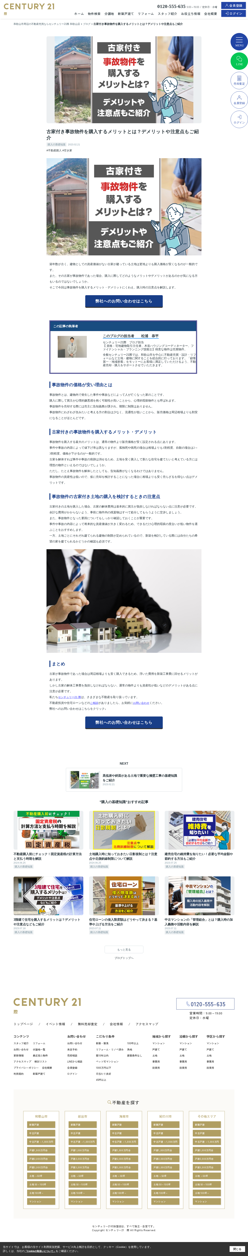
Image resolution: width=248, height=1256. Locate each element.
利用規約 (19, 1074)
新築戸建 (34, 1124)
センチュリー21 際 (69, 697)
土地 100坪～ (36, 1192)
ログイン (235, 13)
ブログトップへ (124, 957)
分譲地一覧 (39, 1049)
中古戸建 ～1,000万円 (41, 1141)
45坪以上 (101, 1080)
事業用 (156, 1061)
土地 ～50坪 (35, 1175)
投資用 (156, 1068)
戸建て (156, 1049)
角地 (129, 1049)
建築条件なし (134, 1055)
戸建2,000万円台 (38, 1158)
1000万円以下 (103, 1068)
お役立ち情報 (191, 13)
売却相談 (72, 1055)
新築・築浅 (102, 1043)
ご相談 (94, 702)
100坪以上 (133, 1043)
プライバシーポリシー (26, 1068)
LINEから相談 (74, 1061)
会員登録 (235, 5)
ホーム (79, 13)
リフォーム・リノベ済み (110, 1049)
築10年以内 (102, 1055)
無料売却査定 (87, 1024)
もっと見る (124, 949)
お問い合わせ (141, 702)
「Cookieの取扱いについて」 (40, 1251)
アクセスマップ (147, 1024)
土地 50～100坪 (37, 1184)
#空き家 (67, 150)
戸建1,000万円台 (38, 1150)
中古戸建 (34, 1133)
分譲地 (109, 13)
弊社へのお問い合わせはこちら (124, 301)
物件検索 (94, 13)
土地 (154, 1055)
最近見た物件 (40, 1055)
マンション (158, 1043)
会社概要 (210, 13)
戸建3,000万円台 (38, 1167)
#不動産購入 (54, 150)
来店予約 (72, 1049)
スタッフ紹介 (167, 13)
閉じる (237, 1249)
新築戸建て (126, 13)
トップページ (23, 1024)
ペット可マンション (107, 1061)
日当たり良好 (103, 1074)
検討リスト (40, 1061)
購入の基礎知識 (56, 144)
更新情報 (19, 1055)
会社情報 (116, 1024)
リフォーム (146, 13)
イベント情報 (55, 1024)
